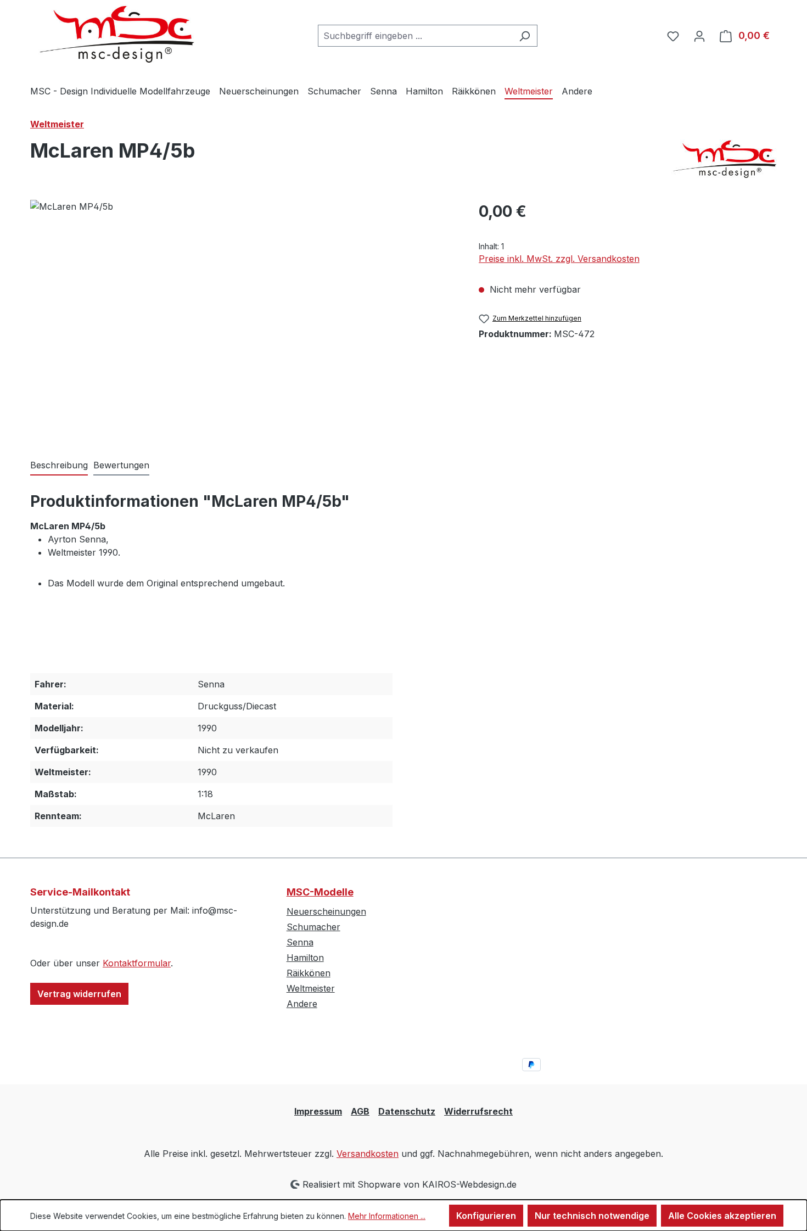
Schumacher (313, 926)
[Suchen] (524, 36)
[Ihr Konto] (699, 36)
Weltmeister (311, 988)
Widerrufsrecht (478, 1111)
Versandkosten (368, 1153)
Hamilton (305, 957)
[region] (243, 318)
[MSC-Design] (722, 158)
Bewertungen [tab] (121, 465)
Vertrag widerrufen (79, 993)
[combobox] (415, 36)
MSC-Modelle (320, 892)
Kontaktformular (137, 963)
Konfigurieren (486, 1215)
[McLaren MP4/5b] (243, 318)
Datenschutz (406, 1111)
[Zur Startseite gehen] (112, 33)
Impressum (318, 1111)
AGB (360, 1111)
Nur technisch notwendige (592, 1215)
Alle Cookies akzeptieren (722, 1215)
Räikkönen (308, 972)
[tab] (59, 465)
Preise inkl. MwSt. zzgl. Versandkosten (559, 258)
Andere (302, 1003)
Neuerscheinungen (326, 911)
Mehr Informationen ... (386, 1216)
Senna (300, 942)
